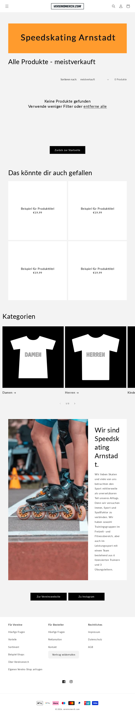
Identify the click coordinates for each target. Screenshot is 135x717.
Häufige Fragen (16, 632)
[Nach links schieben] (60, 403)
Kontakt (52, 647)
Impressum (94, 632)
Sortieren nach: (69, 79)
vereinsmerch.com (71, 709)
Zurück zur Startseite (67, 150)
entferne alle (95, 106)
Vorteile (12, 639)
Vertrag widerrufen (63, 654)
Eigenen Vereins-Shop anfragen (25, 669)
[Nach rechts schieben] (74, 403)
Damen (7, 392)
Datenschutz (95, 639)
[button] (7, 6)
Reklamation (55, 639)
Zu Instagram (86, 596)
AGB (90, 647)
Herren (70, 392)
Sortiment (13, 647)
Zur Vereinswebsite (48, 596)
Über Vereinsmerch (18, 661)
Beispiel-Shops (16, 654)
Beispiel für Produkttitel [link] (37, 208)
